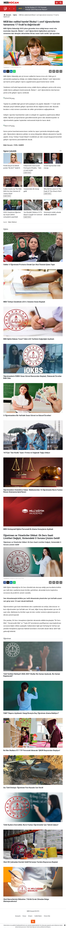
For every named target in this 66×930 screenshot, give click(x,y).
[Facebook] (4, 71)
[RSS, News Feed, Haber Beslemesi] (33, 921)
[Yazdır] (50, 71)
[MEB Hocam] (11, 2)
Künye (24, 916)
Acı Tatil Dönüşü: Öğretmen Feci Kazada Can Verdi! (35, 8)
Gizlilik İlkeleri (38, 916)
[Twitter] (8, 71)
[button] (53, 71)
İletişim (30, 916)
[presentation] (9, 8)
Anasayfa (8, 15)
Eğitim (15, 15)
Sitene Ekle (47, 916)
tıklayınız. (48, 927)
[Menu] (56, 2)
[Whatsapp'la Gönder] (14, 71)
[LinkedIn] (11, 71)
